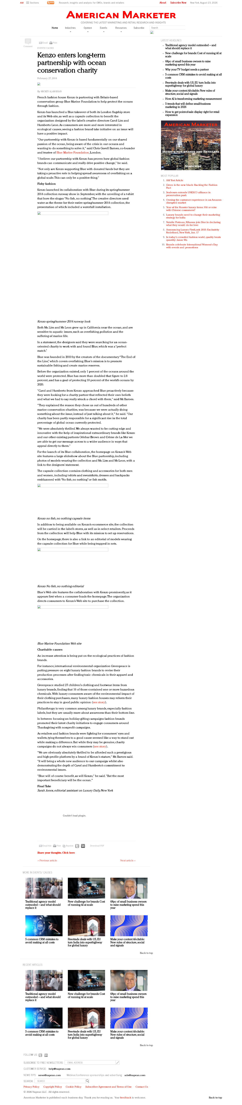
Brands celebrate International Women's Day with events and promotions (192, 246)
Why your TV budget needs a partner (187, 69)
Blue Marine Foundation (73, 152)
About (163, 2)
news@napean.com (49, 1075)
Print (55, 43)
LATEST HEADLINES (171, 40)
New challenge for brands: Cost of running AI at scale (86, 903)
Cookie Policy (73, 1087)
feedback (125, 1097)
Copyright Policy (52, 1087)
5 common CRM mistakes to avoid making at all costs (41, 941)
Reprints (69, 846)
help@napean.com (60, 1069)
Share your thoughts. (56, 853)
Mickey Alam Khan (51, 92)
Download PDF (97, 846)
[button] (33, 3)
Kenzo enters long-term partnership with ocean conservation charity (71, 63)
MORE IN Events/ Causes (37, 872)
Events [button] (103, 28)
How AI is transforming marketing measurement (193, 99)
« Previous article (47, 860)
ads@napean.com (135, 1075)
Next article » (127, 860)
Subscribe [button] (139, 28)
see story (99, 702)
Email (45, 43)
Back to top (146, 953)
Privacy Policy (31, 1087)
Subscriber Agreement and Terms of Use (108, 1087)
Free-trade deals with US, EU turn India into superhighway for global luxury (190, 84)
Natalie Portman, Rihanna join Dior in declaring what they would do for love (193, 224)
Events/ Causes (45, 48)
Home (55, 28)
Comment (28, 46)
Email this (47, 846)
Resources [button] (121, 28)
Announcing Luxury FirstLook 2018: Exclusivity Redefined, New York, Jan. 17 (192, 231)
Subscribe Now (178, 2)
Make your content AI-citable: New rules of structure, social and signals (190, 92)
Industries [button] (70, 28)
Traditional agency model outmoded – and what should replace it (190, 47)
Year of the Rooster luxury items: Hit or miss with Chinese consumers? (191, 209)
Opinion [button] (88, 28)
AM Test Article (174, 180)
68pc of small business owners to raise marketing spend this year (188, 63)
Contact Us (142, 1087)
